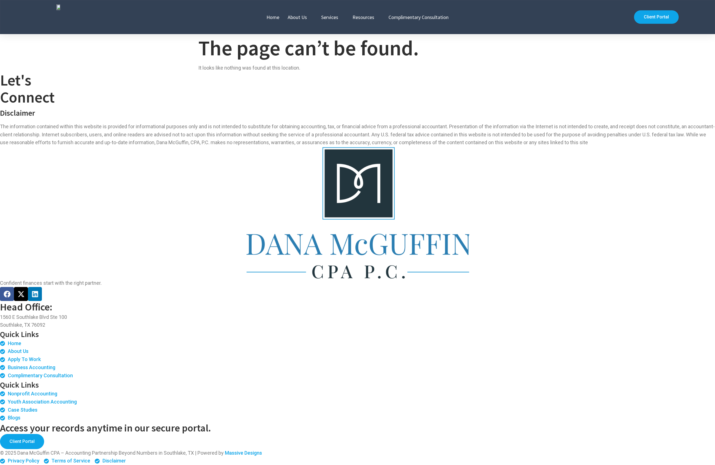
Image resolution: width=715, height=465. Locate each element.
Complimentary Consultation (419, 17)
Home (272, 17)
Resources (363, 17)
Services (329, 17)
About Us (297, 17)
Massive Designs (243, 453)
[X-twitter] (21, 294)
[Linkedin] (35, 294)
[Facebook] (7, 294)
